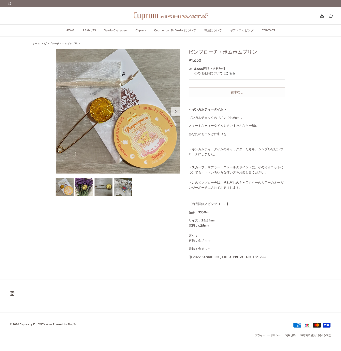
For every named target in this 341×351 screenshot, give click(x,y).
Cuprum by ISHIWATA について (175, 30)
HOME (70, 30)
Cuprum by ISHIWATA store (36, 324)
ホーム (36, 43)
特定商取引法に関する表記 (315, 335)
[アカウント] (321, 15)
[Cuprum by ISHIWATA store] (171, 16)
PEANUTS (89, 30)
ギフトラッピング (242, 30)
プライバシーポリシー (268, 335)
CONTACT (268, 30)
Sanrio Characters (115, 30)
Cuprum (141, 30)
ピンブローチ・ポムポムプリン (62, 43)
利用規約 (290, 335)
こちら (230, 73)
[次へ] (175, 111)
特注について (213, 30)
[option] (118, 111)
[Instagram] (9, 3)
